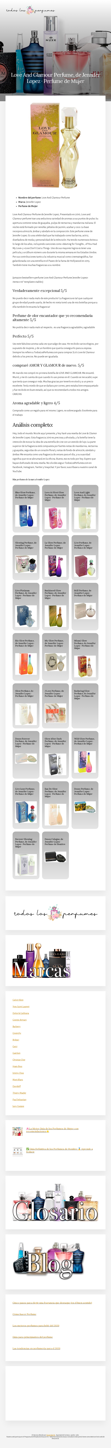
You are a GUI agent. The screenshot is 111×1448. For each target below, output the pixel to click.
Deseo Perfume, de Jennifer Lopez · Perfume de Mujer (83, 791)
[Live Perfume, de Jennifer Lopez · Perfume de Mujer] (85, 566)
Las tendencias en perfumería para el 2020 (36, 1348)
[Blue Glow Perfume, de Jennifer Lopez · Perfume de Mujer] (26, 516)
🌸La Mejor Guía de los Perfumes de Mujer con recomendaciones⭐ (52, 1130)
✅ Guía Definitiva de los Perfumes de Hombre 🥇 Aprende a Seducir (59, 1150)
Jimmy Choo (18, 1073)
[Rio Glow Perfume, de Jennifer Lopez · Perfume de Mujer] (26, 664)
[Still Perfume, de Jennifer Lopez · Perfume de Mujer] (85, 611)
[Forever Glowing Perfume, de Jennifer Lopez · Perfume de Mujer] (26, 865)
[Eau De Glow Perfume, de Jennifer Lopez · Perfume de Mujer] (55, 814)
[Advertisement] (55, 41)
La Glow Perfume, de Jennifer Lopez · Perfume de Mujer (55, 545)
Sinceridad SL (50, 1435)
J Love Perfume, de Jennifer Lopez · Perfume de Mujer (54, 693)
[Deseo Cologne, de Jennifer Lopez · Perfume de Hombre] (55, 857)
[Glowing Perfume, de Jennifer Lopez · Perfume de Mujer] (26, 564)
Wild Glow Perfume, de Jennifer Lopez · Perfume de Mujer (84, 741)
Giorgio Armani (20, 1020)
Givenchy (17, 1033)
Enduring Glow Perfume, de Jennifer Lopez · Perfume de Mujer (85, 695)
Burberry (17, 1026)
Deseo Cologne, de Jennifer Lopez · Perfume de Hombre (55, 842)
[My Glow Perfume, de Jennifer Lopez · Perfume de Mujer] (55, 662)
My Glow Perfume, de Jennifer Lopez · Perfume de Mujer (54, 643)
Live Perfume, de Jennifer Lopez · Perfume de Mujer (83, 545)
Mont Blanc (18, 1080)
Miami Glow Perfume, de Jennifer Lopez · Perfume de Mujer (85, 644)
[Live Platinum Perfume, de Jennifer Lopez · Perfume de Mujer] (26, 616)
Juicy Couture (18, 1106)
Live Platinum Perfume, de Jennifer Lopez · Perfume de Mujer (26, 594)
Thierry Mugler (19, 1093)
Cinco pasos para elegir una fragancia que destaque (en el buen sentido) (52, 1302)
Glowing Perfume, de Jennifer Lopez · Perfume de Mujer (26, 545)
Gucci (15, 1046)
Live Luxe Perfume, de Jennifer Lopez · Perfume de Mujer (25, 791)
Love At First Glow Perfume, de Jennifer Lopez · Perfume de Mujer (55, 496)
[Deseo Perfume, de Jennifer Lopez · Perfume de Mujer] (85, 807)
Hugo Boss (17, 1066)
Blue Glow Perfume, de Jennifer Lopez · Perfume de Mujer (25, 495)
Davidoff (17, 1086)
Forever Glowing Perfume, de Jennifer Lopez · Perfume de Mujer (26, 843)
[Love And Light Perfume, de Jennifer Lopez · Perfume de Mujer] (85, 518)
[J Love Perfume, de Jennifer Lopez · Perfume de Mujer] (55, 713)
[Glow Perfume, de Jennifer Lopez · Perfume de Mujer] (26, 714)
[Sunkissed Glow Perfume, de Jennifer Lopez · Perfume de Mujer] (55, 616)
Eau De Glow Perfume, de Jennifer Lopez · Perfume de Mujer (55, 793)
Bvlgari (16, 1040)
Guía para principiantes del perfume (33, 1336)
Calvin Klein (18, 1000)
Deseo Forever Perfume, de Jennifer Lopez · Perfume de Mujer (26, 743)
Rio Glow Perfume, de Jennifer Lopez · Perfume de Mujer (24, 643)
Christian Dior (19, 1060)
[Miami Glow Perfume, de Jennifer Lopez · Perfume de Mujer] (85, 666)
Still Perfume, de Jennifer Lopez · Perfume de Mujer (83, 593)
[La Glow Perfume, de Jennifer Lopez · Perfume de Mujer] (55, 566)
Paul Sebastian (19, 1099)
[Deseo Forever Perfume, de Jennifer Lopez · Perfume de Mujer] (26, 758)
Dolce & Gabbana (21, 1013)
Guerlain (16, 1053)
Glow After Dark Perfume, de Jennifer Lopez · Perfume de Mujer (55, 743)
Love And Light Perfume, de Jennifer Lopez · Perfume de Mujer (85, 496)
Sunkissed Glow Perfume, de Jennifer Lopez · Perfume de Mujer (55, 594)
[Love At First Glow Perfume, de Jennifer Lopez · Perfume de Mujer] (55, 518)
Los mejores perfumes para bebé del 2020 (36, 1325)
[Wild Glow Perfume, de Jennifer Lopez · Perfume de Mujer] (85, 762)
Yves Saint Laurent (21, 1006)
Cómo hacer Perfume (24, 1314)
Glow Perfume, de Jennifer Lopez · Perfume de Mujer (24, 693)
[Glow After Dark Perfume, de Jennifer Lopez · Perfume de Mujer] (55, 764)
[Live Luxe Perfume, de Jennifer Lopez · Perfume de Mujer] (26, 812)
